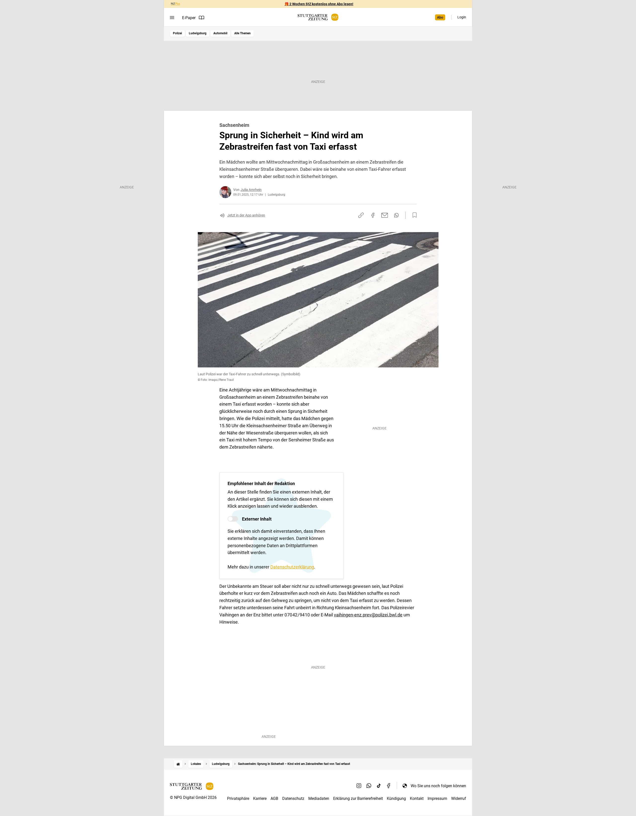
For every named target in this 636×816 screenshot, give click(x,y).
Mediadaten (318, 798)
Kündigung (396, 798)
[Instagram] (359, 786)
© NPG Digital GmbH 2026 (193, 797)
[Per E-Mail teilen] (385, 215)
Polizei (177, 33)
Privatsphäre (238, 798)
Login (461, 17)
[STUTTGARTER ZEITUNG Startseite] (318, 17)
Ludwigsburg (197, 33)
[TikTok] (379, 786)
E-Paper (189, 17)
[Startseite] (178, 764)
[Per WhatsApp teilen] (396, 215)
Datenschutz (293, 798)
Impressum (437, 798)
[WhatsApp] (369, 786)
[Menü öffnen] (172, 18)
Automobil (220, 33)
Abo (440, 17)
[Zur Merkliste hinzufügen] (413, 215)
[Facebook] (389, 786)
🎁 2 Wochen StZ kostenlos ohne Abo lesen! (318, 4)
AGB (274, 798)
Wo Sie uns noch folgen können (438, 785)
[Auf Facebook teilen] (373, 215)
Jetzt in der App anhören (246, 215)
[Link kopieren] (361, 215)
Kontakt (417, 798)
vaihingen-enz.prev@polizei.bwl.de (368, 614)
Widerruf (458, 798)
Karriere (260, 798)
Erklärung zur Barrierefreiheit (358, 798)
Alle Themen (242, 33)
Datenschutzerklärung (292, 566)
